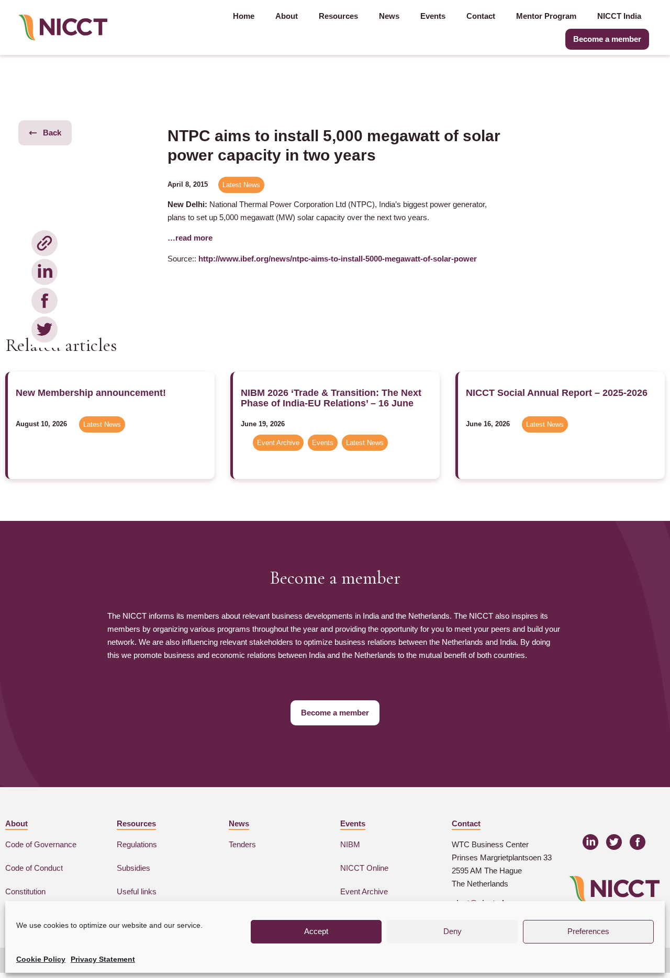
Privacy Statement (103, 959)
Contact (480, 16)
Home (243, 16)
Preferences (588, 931)
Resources (338, 16)
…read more (190, 237)
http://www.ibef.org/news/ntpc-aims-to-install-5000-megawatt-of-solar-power (337, 258)
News (389, 16)
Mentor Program (546, 16)
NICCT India (619, 16)
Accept (316, 931)
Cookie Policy (40, 959)
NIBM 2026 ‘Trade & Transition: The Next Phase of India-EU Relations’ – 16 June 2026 (331, 403)
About (286, 16)
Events (432, 16)
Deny (452, 931)
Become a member (607, 39)
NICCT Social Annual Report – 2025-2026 (556, 393)
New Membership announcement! (91, 393)
